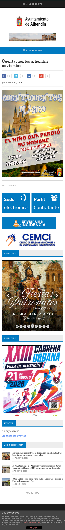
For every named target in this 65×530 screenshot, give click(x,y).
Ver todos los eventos (14, 435)
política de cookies (31, 522)
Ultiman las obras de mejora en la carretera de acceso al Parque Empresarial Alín (37, 480)
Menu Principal (33, 3)
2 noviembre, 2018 (12, 82)
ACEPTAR (34, 528)
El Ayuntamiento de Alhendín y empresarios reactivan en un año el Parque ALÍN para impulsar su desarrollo (36, 467)
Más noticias (32, 493)
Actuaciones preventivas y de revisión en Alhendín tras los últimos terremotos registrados (37, 454)
